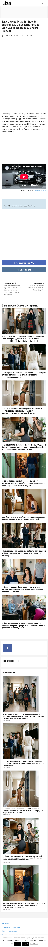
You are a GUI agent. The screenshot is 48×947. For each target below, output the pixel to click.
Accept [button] (18, 944)
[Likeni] (13, 3)
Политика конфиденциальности (14, 935)
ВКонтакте (25, 269)
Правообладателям (9, 931)
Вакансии (5, 923)
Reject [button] (26, 944)
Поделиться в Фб (24, 263)
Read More (34, 944)
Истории (20, 36)
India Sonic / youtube (40, 190)
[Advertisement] (24, 82)
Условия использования (11, 927)
